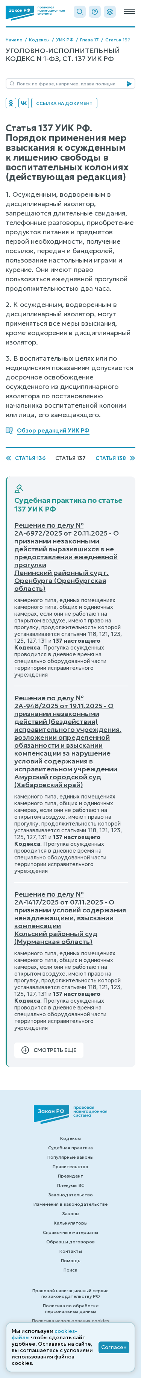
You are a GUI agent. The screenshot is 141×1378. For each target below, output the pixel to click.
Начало (14, 39)
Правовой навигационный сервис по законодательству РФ (70, 1293)
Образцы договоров (70, 1241)
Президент (70, 1176)
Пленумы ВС (70, 1185)
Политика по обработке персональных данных (71, 1308)
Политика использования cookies (70, 1320)
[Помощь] (95, 12)
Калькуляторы (71, 1223)
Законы (70, 1213)
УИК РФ (65, 39)
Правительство (70, 1166)
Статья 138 (111, 458)
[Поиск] (80, 12)
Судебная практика (70, 1147)
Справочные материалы (70, 1232)
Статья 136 (30, 458)
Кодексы (39, 39)
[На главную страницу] (35, 13)
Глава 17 (89, 39)
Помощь (70, 1260)
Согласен (114, 1347)
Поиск (70, 1270)
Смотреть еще (54, 1050)
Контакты (70, 1251)
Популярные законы (70, 1157)
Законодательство (70, 1194)
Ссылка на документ (64, 103)
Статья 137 (117, 39)
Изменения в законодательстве (70, 1204)
